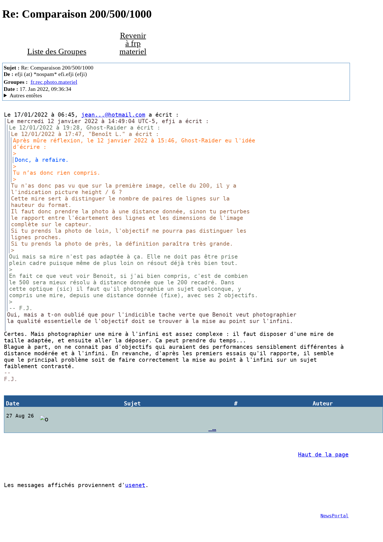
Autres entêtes (26, 95)
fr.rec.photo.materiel (54, 82)
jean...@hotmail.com (113, 115)
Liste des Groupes (56, 51)
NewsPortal (334, 515)
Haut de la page (323, 454)
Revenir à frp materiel (132, 43)
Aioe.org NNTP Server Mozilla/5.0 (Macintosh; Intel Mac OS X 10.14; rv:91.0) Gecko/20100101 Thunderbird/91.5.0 (127, 95)
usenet (135, 485)
